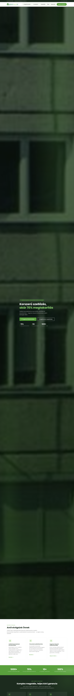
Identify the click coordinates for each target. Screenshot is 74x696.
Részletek (10, 657)
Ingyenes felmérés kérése (28, 319)
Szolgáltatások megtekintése (45, 319)
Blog (48, 4)
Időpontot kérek (53, 655)
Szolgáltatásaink (27, 4)
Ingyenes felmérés (61, 4)
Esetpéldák (43, 4)
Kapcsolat (53, 4)
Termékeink (35, 4)
